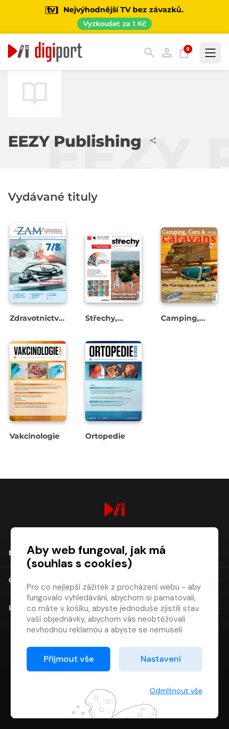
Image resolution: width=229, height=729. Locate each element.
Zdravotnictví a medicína (35, 322)
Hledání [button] (149, 52)
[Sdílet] (153, 140)
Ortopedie (105, 436)
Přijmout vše (69, 658)
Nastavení (161, 658)
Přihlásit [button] (167, 52)
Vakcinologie (35, 436)
